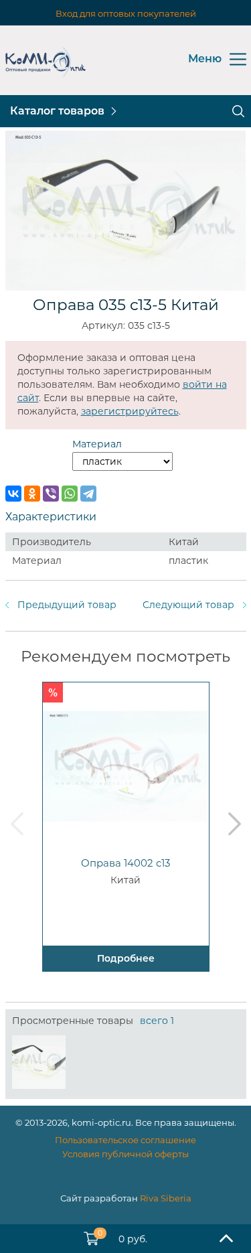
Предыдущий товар (66, 605)
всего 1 (157, 1021)
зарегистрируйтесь (130, 411)
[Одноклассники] (32, 494)
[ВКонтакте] (13, 494)
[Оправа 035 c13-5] (39, 1062)
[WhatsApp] (70, 494)
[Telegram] (88, 494)
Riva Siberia (165, 1198)
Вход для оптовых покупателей (126, 13)
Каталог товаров (57, 110)
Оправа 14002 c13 (125, 863)
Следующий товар (188, 605)
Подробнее (126, 958)
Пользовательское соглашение (125, 1139)
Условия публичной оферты (125, 1154)
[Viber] (51, 494)
